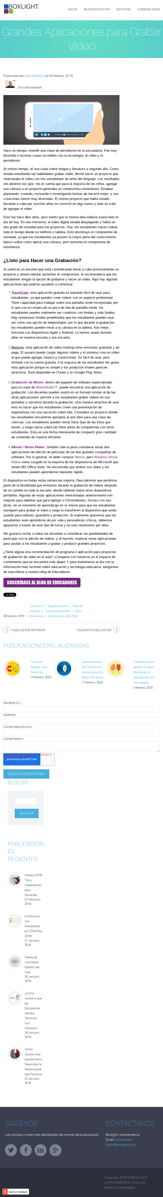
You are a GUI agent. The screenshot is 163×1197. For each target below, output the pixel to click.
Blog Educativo (58, 606)
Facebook (45, 87)
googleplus (55, 1150)
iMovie (79, 457)
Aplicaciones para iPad (63, 616)
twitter (11, 1150)
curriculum (36, 606)
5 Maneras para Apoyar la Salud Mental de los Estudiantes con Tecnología (143, 672)
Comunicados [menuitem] (148, 9)
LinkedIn (50, 87)
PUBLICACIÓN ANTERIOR (28, 630)
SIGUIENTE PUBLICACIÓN (94, 630)
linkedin (41, 1150)
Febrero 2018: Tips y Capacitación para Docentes (34, 885)
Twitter (55, 87)
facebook (26, 1150)
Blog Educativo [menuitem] (97, 9)
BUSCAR (18, 782)
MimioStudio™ (47, 387)
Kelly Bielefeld (35, 76)
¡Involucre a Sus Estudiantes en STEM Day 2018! (33, 926)
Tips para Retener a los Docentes (38, 667)
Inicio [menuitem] (72, 9)
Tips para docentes (57, 611)
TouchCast (19, 293)
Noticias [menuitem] (123, 9)
